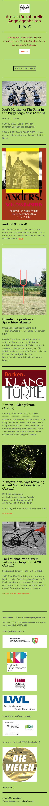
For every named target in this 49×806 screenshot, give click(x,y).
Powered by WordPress (12, 798)
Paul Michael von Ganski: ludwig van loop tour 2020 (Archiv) (21, 562)
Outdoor (26, 594)
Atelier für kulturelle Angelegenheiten (24, 18)
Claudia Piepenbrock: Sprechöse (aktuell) (18, 320)
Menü (23, 51)
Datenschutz (8, 787)
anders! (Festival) (14, 224)
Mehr (21, 238)
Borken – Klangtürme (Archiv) (18, 406)
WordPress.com (28, 801)
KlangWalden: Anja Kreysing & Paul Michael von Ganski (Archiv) (23, 485)
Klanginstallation (9, 594)
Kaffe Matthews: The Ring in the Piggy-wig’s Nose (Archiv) (23, 111)
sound (10, 514)
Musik (20, 594)
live (4, 514)
